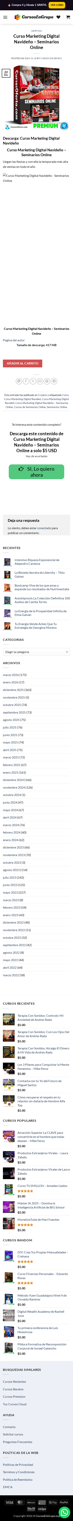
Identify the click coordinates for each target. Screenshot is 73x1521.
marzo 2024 (11, 825)
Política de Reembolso (18, 1479)
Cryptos (36, 31)
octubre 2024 (12, 795)
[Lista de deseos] (58, 17)
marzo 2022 (11, 975)
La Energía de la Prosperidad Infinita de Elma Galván (41, 612)
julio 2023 (9, 877)
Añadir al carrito (23, 363)
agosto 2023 (11, 870)
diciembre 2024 (13, 780)
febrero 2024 (11, 832)
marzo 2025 (11, 757)
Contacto (9, 1427)
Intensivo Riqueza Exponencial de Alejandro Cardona (37, 561)
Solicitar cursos (13, 1434)
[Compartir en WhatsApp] (19, 381)
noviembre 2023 (14, 855)
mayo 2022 (10, 960)
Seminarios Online (57, 407)
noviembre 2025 (14, 697)
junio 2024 (10, 802)
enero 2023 (10, 915)
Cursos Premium (14, 1396)
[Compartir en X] (33, 381)
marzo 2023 (11, 900)
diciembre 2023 (13, 847)
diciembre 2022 (13, 922)
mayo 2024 (10, 810)
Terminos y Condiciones (19, 1472)
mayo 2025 (10, 742)
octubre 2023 (12, 862)
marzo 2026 (11, 675)
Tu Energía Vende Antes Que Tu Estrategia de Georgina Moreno (36, 625)
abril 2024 (10, 817)
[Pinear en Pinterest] (47, 381)
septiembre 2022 (14, 945)
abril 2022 (10, 967)
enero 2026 (10, 682)
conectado (44, 528)
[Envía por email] (40, 381)
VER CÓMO (57, 5)
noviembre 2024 (14, 787)
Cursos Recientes (14, 1381)
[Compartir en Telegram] (54, 381)
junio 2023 (10, 885)
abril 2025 (10, 750)
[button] (5, 17)
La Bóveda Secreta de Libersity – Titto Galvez (40, 574)
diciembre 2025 (13, 690)
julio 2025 (9, 727)
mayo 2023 (10, 892)
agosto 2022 (11, 952)
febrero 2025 (11, 765)
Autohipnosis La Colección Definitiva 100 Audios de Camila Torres (42, 600)
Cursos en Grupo (51, 58)
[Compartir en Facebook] (26, 381)
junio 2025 (10, 735)
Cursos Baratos (13, 1389)
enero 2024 (10, 840)
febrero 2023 (11, 907)
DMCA (7, 1487)
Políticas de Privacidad (18, 1464)
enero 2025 (10, 772)
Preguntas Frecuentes (17, 1442)
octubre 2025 (12, 705)
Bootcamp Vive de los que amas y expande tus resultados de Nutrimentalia (42, 587)
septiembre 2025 (14, 712)
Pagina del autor (14, 340)
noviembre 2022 (14, 930)
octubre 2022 (12, 937)
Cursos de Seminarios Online (30, 407)
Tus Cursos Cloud (14, 1404)
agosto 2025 (11, 720)
